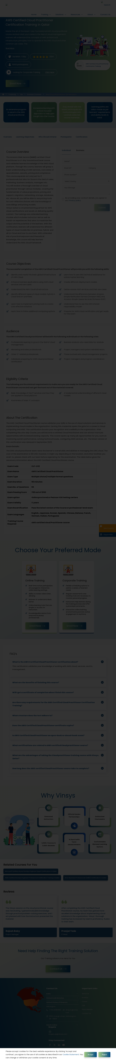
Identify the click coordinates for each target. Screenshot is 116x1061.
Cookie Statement (71, 1054)
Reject (104, 1054)
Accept (90, 1054)
